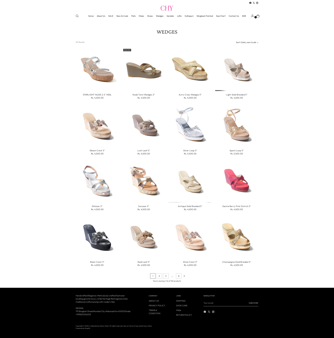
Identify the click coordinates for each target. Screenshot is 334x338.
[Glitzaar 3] (97, 181)
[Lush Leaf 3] (143, 125)
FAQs (178, 310)
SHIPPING (180, 301)
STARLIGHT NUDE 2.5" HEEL (97, 94)
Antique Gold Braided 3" (190, 206)
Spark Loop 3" (237, 150)
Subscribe (253, 303)
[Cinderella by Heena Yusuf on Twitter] (254, 3)
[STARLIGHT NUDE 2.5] (97, 69)
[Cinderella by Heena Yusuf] (167, 8)
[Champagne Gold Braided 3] (236, 236)
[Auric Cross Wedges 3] (190, 69)
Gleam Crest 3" (97, 150)
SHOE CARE (181, 305)
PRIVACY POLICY (157, 305)
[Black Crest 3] (97, 236)
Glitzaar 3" (97, 206)
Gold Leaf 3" (144, 262)
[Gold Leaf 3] (143, 236)
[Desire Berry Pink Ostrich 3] (236, 181)
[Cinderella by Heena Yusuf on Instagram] (257, 3)
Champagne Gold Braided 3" (236, 262)
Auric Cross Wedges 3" (190, 94)
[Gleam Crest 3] (97, 125)
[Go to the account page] (251, 16)
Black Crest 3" (97, 262)
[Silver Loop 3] (190, 125)
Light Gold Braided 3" (236, 94)
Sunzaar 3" (143, 206)
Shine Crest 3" (190, 262)
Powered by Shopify (83, 328)
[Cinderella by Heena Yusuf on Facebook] (250, 3)
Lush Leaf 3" (144, 150)
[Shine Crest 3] (190, 236)
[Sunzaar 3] (143, 181)
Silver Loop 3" (190, 150)
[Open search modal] (77, 16)
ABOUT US (154, 301)
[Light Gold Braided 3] (236, 69)
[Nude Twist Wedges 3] (143, 69)
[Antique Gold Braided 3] (190, 181)
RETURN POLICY (184, 315)
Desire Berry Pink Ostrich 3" (236, 206)
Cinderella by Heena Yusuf (99, 326)
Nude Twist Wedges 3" (144, 94)
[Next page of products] (184, 276)
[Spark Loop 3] (236, 125)
